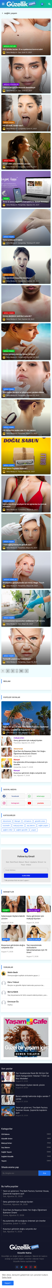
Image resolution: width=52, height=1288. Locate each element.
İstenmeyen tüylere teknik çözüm (13, 917)
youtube (40, 803)
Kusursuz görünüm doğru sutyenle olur (13, 946)
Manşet (17, 821)
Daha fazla (6, 1277)
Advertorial (7, 821)
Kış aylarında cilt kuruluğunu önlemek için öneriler (24, 1221)
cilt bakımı (27, 821)
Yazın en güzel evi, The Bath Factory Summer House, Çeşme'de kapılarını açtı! (32, 1110)
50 (21, 671)
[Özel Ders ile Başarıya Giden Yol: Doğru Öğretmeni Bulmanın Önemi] (6, 752)
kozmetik (6, 825)
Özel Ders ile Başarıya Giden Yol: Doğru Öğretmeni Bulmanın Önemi (25, 1211)
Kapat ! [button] (8, 1283)
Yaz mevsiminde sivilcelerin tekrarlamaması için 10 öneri (37, 949)
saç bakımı (31, 825)
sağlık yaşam (43, 825)
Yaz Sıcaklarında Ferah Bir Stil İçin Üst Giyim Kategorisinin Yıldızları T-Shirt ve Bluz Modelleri (32, 1076)
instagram (15, 803)
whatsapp (41, 796)
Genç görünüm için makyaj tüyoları (35, 917)
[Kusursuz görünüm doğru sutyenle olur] (6, 773)
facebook (15, 796)
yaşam (33, 830)
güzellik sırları (40, 821)
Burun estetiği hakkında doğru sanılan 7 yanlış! (33, 1097)
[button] (49, 4)
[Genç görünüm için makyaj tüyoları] (6, 741)
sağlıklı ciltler (8, 830)
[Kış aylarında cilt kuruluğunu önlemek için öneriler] (6, 763)
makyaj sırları (18, 825)
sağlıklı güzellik (22, 830)
